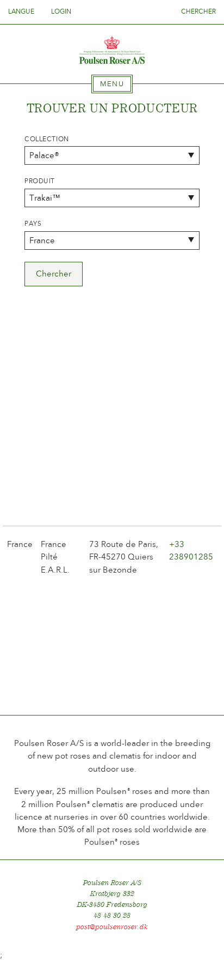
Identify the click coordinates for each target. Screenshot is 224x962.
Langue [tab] (22, 11)
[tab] (112, 84)
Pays (32, 223)
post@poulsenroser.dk (112, 927)
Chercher (198, 11)
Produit (39, 181)
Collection (46, 139)
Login (61, 11)
